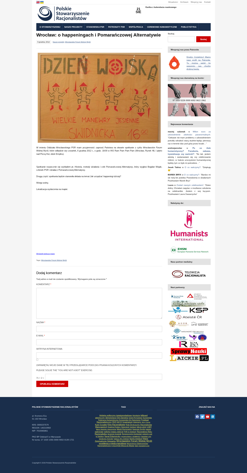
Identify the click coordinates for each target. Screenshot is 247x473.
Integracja (137, 422)
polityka (107, 432)
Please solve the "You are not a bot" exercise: (64, 370)
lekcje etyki (141, 427)
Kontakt (207, 2)
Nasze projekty (73, 27)
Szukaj (171, 34)
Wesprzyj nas (196, 2)
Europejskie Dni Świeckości (130, 420)
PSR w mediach (130, 432)
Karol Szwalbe (101, 425)
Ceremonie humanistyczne (162, 27)
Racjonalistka (101, 434)
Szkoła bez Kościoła (106, 439)
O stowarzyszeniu (50, 27)
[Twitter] (202, 416)
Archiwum (184, 2)
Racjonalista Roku (144, 432)
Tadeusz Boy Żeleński (121, 439)
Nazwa (40, 322)
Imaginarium (127, 422)
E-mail (40, 335)
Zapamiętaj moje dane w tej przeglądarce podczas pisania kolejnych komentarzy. (86, 365)
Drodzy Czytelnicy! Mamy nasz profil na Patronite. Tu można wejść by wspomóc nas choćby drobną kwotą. (199, 63)
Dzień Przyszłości (135, 418)
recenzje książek (114, 434)
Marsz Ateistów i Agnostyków (106, 429)
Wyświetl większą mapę (45, 254)
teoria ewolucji (136, 438)
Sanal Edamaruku (112, 436)
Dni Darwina (122, 418)
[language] (38, 2)
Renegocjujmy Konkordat (132, 434)
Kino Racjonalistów (116, 424)
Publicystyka (188, 27)
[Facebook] (197, 416)
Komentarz (43, 284)
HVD (114, 422)
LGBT (149, 427)
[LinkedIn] (212, 416)
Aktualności (173, 2)
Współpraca (136, 27)
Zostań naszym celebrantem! (190, 185)
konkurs (133, 427)
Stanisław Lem (146, 436)
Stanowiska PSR (95, 27)
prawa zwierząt (117, 432)
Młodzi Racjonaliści (124, 429)
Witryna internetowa (49, 349)
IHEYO (119, 422)
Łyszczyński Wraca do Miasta (122, 446)
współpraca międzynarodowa (112, 443)
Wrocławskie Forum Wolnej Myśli (78, 42)
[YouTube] (207, 416)
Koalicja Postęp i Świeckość (119, 427)
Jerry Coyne (146, 422)
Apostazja (136, 416)
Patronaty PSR (116, 27)
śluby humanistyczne (142, 446)
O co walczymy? (193, 167)
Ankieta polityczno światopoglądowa (115, 415)
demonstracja (110, 418)
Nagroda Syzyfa (139, 429)
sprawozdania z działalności (131, 436)
